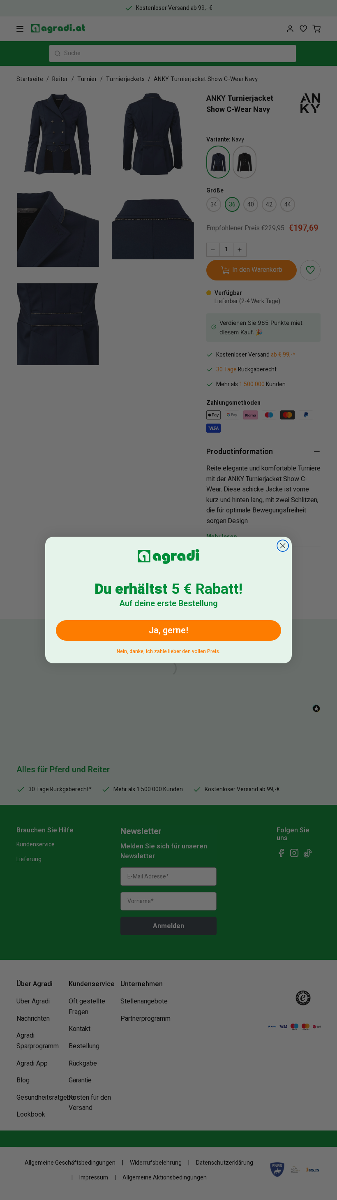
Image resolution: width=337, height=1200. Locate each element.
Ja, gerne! (168, 630)
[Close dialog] (283, 545)
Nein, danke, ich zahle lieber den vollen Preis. (168, 650)
